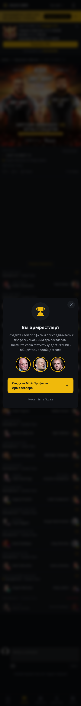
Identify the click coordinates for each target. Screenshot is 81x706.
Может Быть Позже (40, 399)
